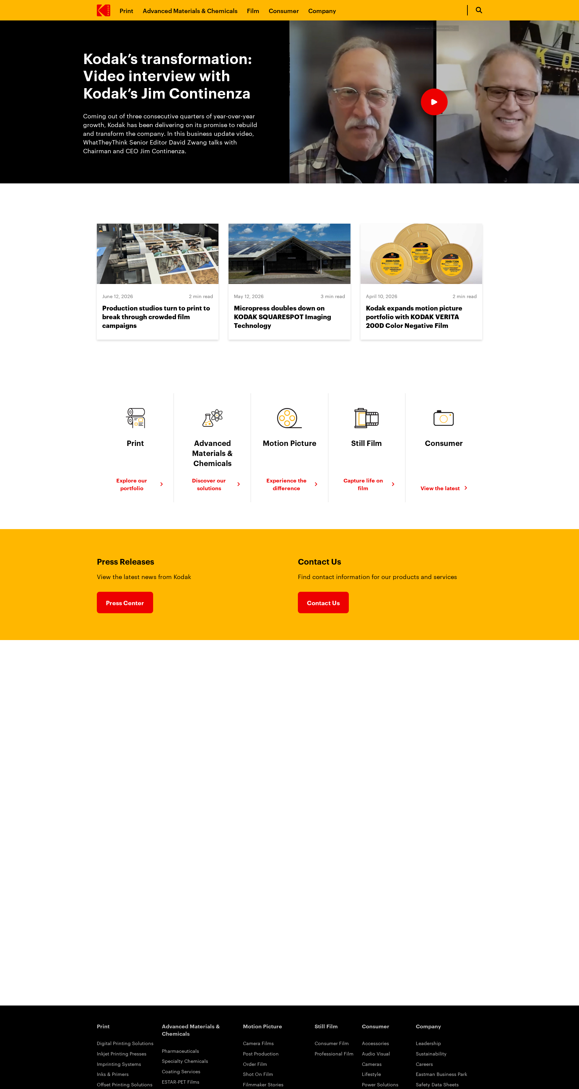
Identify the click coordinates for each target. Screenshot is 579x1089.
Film (253, 10)
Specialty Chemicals (185, 1060)
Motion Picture (262, 1026)
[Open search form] (479, 10)
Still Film (326, 1026)
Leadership (428, 1043)
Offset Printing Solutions (124, 1084)
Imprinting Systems (119, 1064)
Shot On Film (258, 1074)
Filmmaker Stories (263, 1084)
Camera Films (258, 1043)
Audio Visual (376, 1053)
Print (126, 10)
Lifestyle (371, 1074)
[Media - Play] (434, 101)
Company (322, 10)
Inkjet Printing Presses (121, 1053)
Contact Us (323, 602)
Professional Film (334, 1053)
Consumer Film (332, 1043)
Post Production (261, 1053)
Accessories (375, 1043)
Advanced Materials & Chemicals (190, 10)
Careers (424, 1064)
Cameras (372, 1064)
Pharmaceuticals (180, 1050)
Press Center (125, 602)
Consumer (284, 10)
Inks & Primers (113, 1074)
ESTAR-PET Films (180, 1081)
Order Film (255, 1064)
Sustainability (431, 1053)
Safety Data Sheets (437, 1084)
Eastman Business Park (441, 1074)
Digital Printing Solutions (125, 1043)
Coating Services (181, 1071)
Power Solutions (380, 1084)
